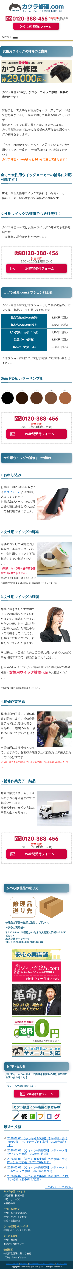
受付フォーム (12, 492)
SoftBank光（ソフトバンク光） (42, 1264)
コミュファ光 (61, 1264)
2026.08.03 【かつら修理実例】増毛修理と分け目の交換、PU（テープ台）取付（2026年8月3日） (37, 1142)
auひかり (24, 1264)
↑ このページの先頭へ (59, 1187)
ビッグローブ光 (12, 1264)
